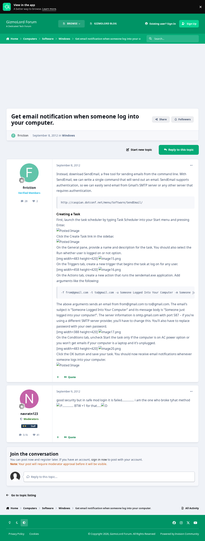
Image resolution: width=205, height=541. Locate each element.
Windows (68, 135)
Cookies (34, 534)
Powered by (179, 534)
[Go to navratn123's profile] (29, 398)
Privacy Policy (16, 534)
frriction (23, 135)
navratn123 (29, 414)
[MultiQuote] (57, 377)
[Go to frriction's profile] (13, 135)
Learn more (7, 7)
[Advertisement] (102, 76)
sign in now (99, 459)
